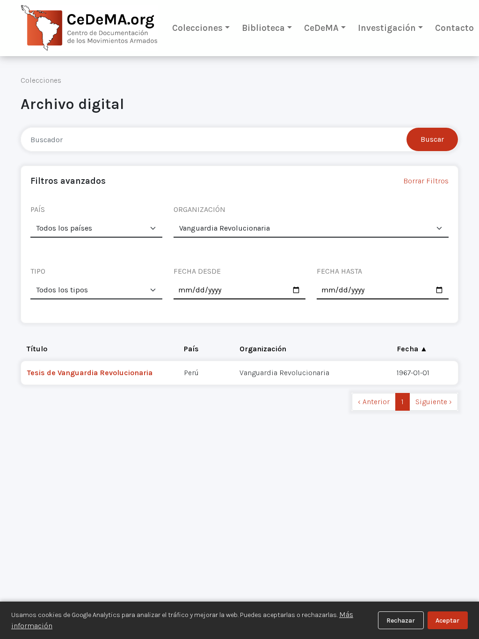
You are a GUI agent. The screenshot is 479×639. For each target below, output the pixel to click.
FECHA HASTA (339, 271)
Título (37, 348)
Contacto (454, 27)
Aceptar (447, 620)
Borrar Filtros (426, 180)
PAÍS (37, 209)
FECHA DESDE (197, 271)
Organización (263, 348)
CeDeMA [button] (321, 27)
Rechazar (400, 620)
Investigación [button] (387, 27)
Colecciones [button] (197, 27)
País (191, 348)
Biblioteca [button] (263, 27)
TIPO (37, 271)
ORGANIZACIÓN (199, 209)
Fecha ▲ (412, 348)
